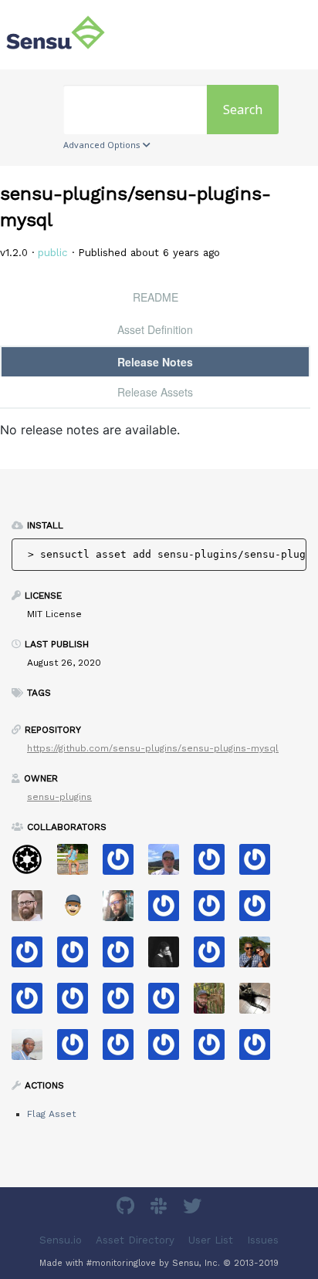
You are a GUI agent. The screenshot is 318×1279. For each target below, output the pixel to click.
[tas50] (78, 864)
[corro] (124, 1049)
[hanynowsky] (124, 911)
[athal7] (78, 911)
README (155, 297)
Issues (263, 1240)
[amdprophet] (215, 1003)
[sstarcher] (260, 864)
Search (242, 109)
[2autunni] (169, 1003)
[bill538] (260, 1049)
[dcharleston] (124, 957)
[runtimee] (33, 957)
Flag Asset (51, 1114)
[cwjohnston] (33, 911)
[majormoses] (33, 864)
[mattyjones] (215, 911)
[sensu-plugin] (260, 911)
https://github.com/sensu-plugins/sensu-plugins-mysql (153, 748)
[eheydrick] (124, 864)
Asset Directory (135, 1240)
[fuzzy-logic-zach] (78, 957)
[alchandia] (215, 1049)
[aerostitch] (124, 1003)
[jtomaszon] (78, 1003)
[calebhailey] (260, 957)
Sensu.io (60, 1240)
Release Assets (155, 392)
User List (210, 1240)
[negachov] (260, 1003)
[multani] (169, 957)
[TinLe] (169, 1049)
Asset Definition (155, 329)
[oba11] (33, 1049)
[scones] (215, 957)
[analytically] (169, 911)
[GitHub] (127, 1208)
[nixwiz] (169, 864)
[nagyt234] (215, 864)
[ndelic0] (78, 1049)
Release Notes (155, 362)
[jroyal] (33, 1003)
